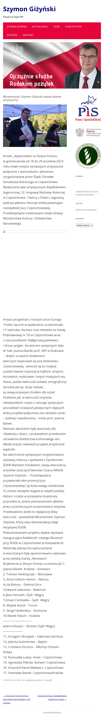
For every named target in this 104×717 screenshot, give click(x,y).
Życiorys (12, 35)
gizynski (49, 680)
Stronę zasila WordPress (52, 712)
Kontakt (28, 35)
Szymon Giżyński (29, 9)
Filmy (56, 26)
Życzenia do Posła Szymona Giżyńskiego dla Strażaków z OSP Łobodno (16, 699)
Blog (18, 680)
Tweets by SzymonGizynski (86, 209)
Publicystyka (73, 26)
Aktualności (40, 26)
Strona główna (17, 26)
